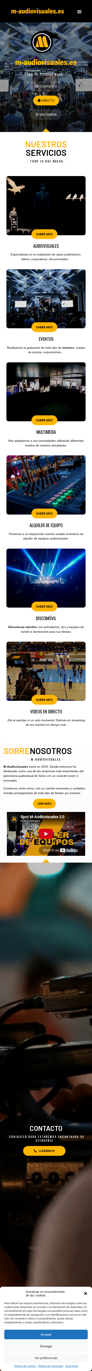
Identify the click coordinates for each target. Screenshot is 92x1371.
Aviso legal (71, 1366)
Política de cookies (25, 1366)
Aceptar (46, 1334)
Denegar (46, 1346)
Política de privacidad (50, 1366)
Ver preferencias (46, 1358)
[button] (85, 1293)
